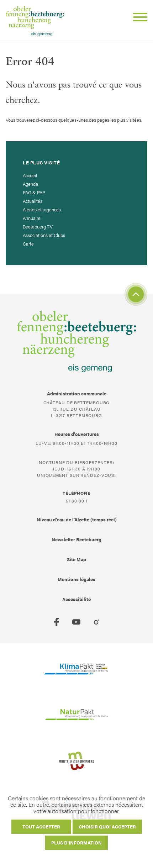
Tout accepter (41, 826)
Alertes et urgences (42, 209)
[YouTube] (76, 622)
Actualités (32, 201)
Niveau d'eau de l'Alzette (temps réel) (77, 519)
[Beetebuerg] (35, 21)
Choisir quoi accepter (107, 826)
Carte (28, 243)
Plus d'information (76, 842)
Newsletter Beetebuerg (76, 539)
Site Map (76, 559)
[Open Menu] (137, 18)
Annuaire (32, 218)
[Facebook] (56, 622)
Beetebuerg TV (38, 226)
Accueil (30, 175)
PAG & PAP (34, 192)
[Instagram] (96, 622)
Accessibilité (76, 599)
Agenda (30, 183)
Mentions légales (76, 579)
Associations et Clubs (44, 235)
